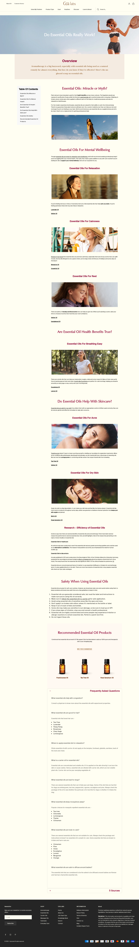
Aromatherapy (44, 910)
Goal (59, 9)
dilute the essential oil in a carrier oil (76, 599)
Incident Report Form (83, 926)
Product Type (50, 9)
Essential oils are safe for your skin (61, 408)
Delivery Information (83, 910)
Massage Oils (44, 918)
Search (60, 921)
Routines (67, 9)
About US (8, 3)
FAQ (78, 918)
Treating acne (55, 453)
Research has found (57, 257)
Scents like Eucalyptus (81, 381)
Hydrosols (43, 921)
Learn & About (87, 9)
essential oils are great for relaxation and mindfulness (72, 156)
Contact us (80, 921)
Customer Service (19, 3)
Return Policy (81, 913)
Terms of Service (82, 915)
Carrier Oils (43, 915)
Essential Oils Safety (26, 116)
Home (60, 910)
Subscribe (10, 923)
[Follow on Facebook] (5, 935)
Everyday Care (44, 923)
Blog (78, 923)
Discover (76, 9)
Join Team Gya (62, 915)
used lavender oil (85, 97)
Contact (60, 923)
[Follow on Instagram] (10, 935)
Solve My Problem (36, 9)
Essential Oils (44, 913)
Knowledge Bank (63, 918)
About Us (60, 913)
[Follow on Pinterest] (15, 935)
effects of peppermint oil (85, 559)
